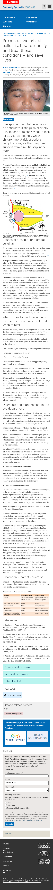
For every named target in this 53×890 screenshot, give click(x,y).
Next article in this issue (16, 674)
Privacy (6, 844)
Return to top (6, 871)
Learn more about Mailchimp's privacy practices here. (26, 820)
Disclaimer (7, 857)
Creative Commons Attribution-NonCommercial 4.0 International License (26, 881)
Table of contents (13, 681)
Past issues (31, 17)
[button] (26, 733)
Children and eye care (13, 714)
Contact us (31, 22)
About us (7, 26)
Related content (8, 119)
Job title (7, 779)
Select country (10, 787)
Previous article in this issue (18, 667)
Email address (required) (14, 773)
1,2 (27, 175)
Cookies (6, 866)
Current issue (9, 17)
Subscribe (7, 22)
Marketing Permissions (13, 795)
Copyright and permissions (8, 850)
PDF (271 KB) (14, 695)
